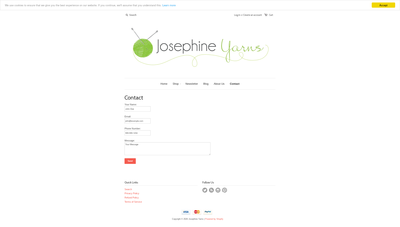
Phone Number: (133, 128)
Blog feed (211, 190)
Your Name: (131, 104)
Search (128, 189)
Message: (130, 140)
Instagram (217, 190)
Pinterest (224, 190)
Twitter (204, 190)
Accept (383, 5)
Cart (271, 15)
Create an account (252, 15)
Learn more (169, 5)
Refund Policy (132, 197)
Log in (237, 15)
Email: (128, 116)
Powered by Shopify (214, 219)
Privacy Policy (132, 193)
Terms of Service (133, 201)
